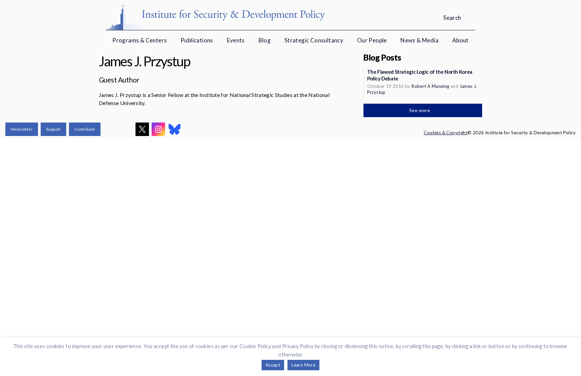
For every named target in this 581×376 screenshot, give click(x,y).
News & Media (419, 40)
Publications (197, 40)
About (460, 40)
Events (236, 40)
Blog (265, 40)
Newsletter (22, 129)
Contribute (84, 129)
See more (420, 110)
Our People (372, 40)
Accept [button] (273, 365)
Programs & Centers (139, 40)
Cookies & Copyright (445, 132)
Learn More (303, 365)
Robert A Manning (430, 86)
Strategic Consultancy (313, 40)
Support (53, 129)
